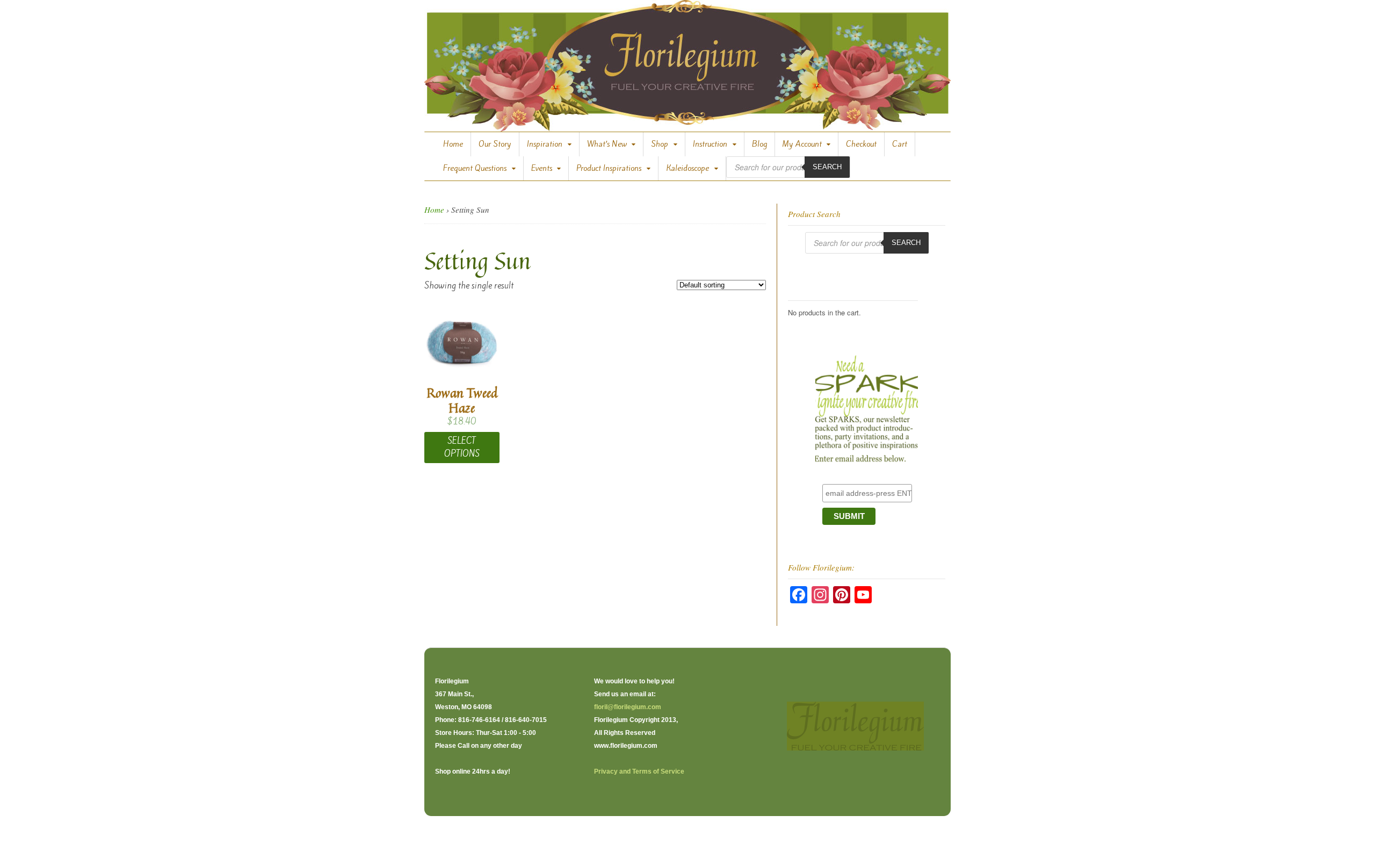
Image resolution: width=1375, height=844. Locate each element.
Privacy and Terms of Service (639, 771)
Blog (759, 144)
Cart (899, 144)
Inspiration (544, 144)
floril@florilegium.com (627, 707)
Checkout (861, 144)
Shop (659, 144)
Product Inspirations (608, 168)
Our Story (495, 144)
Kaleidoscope (687, 168)
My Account (802, 144)
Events (541, 168)
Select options (462, 447)
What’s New (607, 144)
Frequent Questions (474, 168)
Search (827, 167)
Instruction (710, 144)
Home (453, 144)
